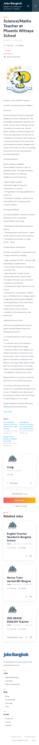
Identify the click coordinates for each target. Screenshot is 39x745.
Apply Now (19, 500)
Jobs (34, 740)
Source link (7, 412)
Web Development (12, 684)
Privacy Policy (30, 737)
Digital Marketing (11, 677)
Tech (7, 706)
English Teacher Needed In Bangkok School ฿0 (10, 439)
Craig (10, 467)
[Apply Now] (26, 556)
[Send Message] (30, 483)
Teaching (8, 681)
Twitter (8, 722)
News (7, 696)
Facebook (9, 718)
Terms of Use (16, 737)
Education (7, 40)
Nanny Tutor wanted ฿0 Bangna (19, 579)
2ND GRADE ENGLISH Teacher (18, 619)
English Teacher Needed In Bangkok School (19, 537)
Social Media (10, 700)
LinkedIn (8, 725)
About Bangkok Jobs (20, 740)
